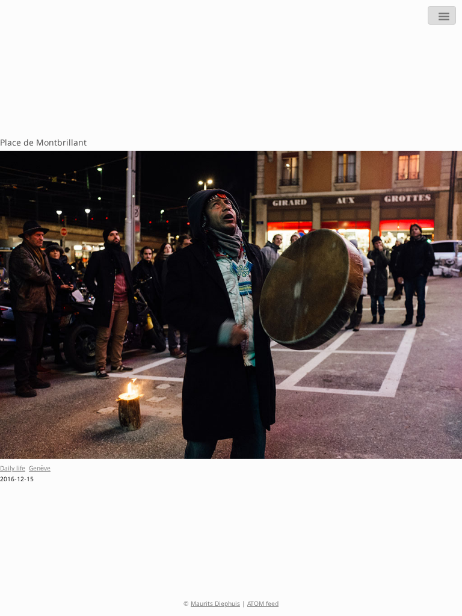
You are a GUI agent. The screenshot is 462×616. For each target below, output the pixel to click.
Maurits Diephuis (215, 604)
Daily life (12, 469)
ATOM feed (263, 604)
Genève (40, 469)
